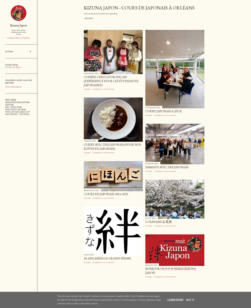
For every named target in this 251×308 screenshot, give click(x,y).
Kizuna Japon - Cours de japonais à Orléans (139, 8)
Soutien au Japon (13, 67)
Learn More (175, 299)
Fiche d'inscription (13, 87)
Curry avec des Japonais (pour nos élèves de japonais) (112, 147)
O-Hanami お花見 (158, 222)
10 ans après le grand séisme (107, 258)
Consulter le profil (18, 38)
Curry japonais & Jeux (163, 111)
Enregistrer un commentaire (103, 89)
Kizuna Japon (18, 25)
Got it (190, 299)
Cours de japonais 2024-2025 (106, 194)
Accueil (89, 18)
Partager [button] (87, 89)
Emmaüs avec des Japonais (166, 167)
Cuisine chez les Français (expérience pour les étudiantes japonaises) (111, 81)
